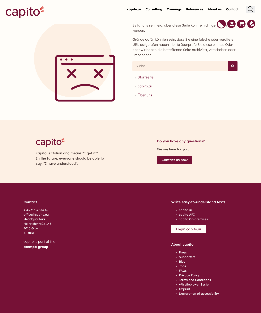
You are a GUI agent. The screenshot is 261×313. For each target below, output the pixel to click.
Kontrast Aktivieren (221, 24)
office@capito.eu (36, 214)
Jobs (182, 266)
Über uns (145, 95)
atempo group (36, 246)
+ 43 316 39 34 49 (36, 210)
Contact (232, 9)
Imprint (184, 289)
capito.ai (134, 9)
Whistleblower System (195, 284)
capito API (187, 214)
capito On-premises (193, 219)
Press (183, 252)
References (194, 9)
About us (215, 9)
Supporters (187, 257)
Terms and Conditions (195, 280)
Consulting (153, 9)
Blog (182, 261)
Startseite (145, 77)
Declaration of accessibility (199, 293)
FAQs (182, 271)
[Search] (232, 66)
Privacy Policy (189, 275)
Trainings (174, 9)
